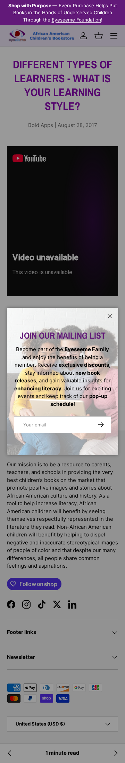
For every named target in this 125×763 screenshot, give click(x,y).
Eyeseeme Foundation (76, 20)
